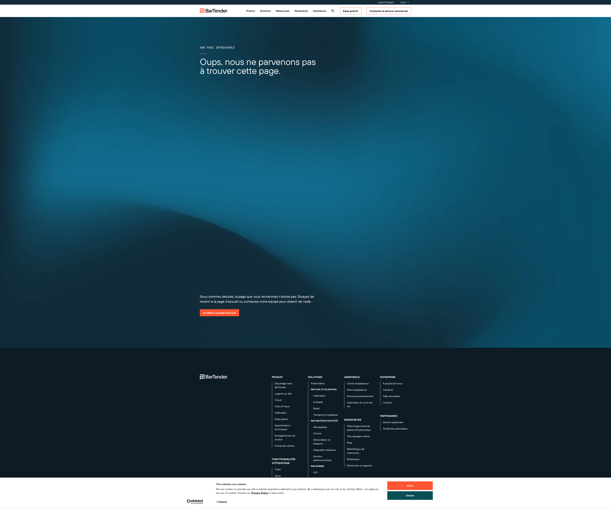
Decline (410, 495)
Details (223, 501)
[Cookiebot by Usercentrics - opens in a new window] (195, 501)
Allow (410, 485)
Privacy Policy (259, 493)
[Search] (333, 11)
